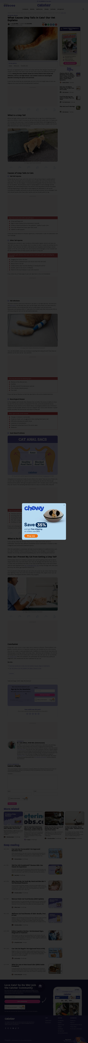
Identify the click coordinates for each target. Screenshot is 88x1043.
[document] (44, 521)
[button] (64, 505)
